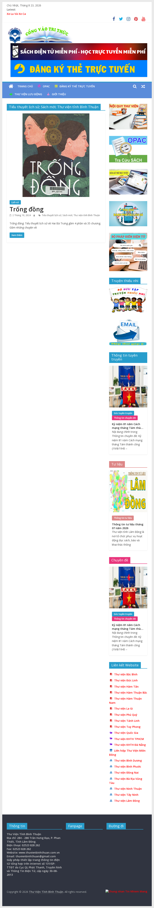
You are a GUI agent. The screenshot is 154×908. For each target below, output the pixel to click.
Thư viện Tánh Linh (127, 720)
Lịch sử (15, 202)
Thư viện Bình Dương (128, 760)
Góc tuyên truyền (123, 413)
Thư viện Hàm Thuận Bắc (130, 692)
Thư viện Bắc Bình (125, 674)
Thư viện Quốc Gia (126, 733)
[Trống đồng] (56, 116)
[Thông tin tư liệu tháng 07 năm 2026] (128, 472)
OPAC (46, 86)
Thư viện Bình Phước (127, 766)
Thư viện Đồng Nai (126, 772)
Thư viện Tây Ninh (126, 794)
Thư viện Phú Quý (125, 714)
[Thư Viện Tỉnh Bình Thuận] (11, 86)
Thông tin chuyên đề (125, 417)
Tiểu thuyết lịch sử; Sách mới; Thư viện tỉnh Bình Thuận (71, 215)
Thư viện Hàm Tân (126, 686)
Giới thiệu (59, 94)
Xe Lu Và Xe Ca (16, 14)
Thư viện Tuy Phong (127, 727)
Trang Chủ (25, 86)
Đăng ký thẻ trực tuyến (77, 86)
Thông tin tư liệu (123, 518)
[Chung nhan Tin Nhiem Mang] (126, 891)
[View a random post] (143, 86)
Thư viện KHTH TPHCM (129, 739)
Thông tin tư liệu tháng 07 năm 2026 (127, 526)
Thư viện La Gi (123, 708)
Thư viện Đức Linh (126, 680)
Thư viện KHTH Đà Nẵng (130, 745)
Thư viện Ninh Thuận (128, 788)
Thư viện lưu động (28, 94)
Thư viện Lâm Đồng (127, 800)
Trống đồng (27, 209)
